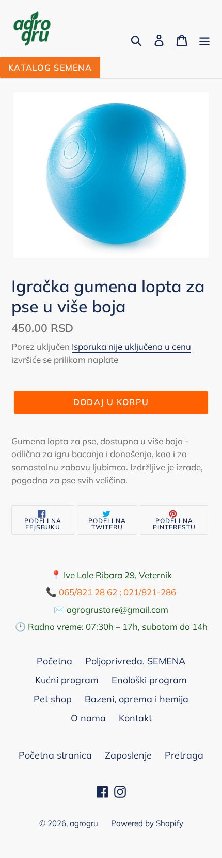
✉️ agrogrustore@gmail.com (111, 609)
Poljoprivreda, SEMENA (135, 661)
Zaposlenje (128, 755)
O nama (88, 718)
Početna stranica (55, 755)
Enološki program (149, 680)
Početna (54, 661)
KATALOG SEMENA (50, 67)
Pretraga (184, 755)
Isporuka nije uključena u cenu (131, 346)
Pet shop (53, 699)
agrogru (84, 823)
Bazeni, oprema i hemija (136, 699)
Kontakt (135, 718)
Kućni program (67, 680)
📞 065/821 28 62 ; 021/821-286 (111, 591)
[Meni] (204, 39)
